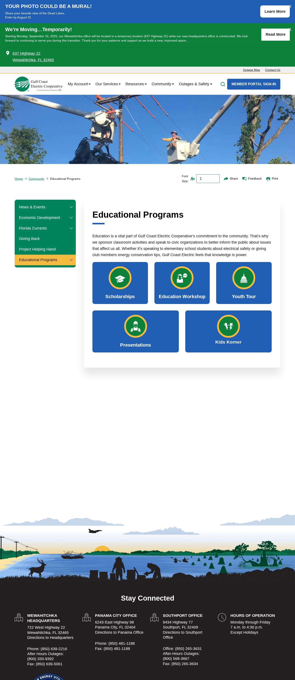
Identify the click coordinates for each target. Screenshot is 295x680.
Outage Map (251, 70)
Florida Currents (33, 228)
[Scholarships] (120, 283)
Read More (275, 34)
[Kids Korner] (228, 331)
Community (161, 84)
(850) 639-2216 (54, 649)
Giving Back (29, 238)
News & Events (32, 207)
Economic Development (39, 217)
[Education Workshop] (182, 283)
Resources (134, 84)
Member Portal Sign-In (254, 84)
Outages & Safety (194, 84)
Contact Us (272, 70)
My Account (78, 84)
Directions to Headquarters (50, 637)
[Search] (223, 84)
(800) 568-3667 (176, 658)
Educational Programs (38, 260)
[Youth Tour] (244, 283)
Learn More (275, 11)
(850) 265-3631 (188, 648)
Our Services (106, 84)
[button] (71, 207)
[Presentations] (135, 331)
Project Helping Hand (37, 249)
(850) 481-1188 (121, 643)
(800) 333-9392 (40, 659)
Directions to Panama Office (119, 632)
